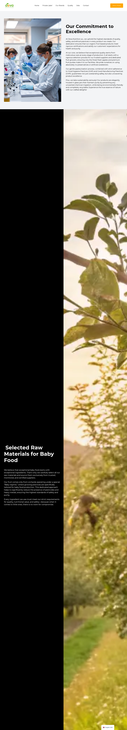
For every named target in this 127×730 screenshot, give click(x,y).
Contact (86, 5)
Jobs (78, 5)
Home (37, 5)
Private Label (47, 5)
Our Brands (60, 5)
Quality (70, 5)
